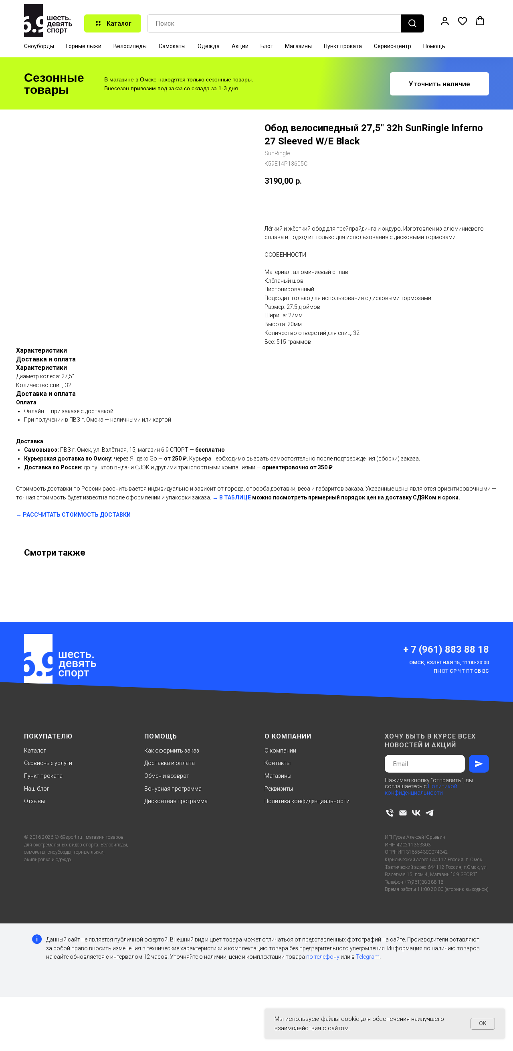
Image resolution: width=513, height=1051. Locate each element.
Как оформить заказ (171, 750)
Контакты (278, 763)
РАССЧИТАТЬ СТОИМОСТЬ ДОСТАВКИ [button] (77, 514)
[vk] (416, 813)
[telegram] (429, 813)
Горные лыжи (83, 46)
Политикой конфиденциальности (421, 789)
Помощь (434, 46)
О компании (280, 750)
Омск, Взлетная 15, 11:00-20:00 (449, 662)
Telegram (368, 957)
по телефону (322, 957)
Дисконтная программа (176, 801)
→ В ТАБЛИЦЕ (231, 497)
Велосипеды (130, 46)
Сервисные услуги (48, 763)
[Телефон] (390, 813)
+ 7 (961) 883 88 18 (446, 649)
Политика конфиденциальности (307, 801)
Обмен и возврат (166, 776)
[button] (445, 21)
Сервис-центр (392, 46)
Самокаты (172, 46)
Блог (267, 46)
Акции (240, 46)
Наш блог (36, 788)
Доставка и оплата (169, 763)
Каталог (35, 750)
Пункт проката (343, 46)
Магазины (298, 46)
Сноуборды (39, 46)
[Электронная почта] (403, 813)
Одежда (209, 46)
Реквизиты (279, 788)
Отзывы (34, 801)
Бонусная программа (173, 788)
